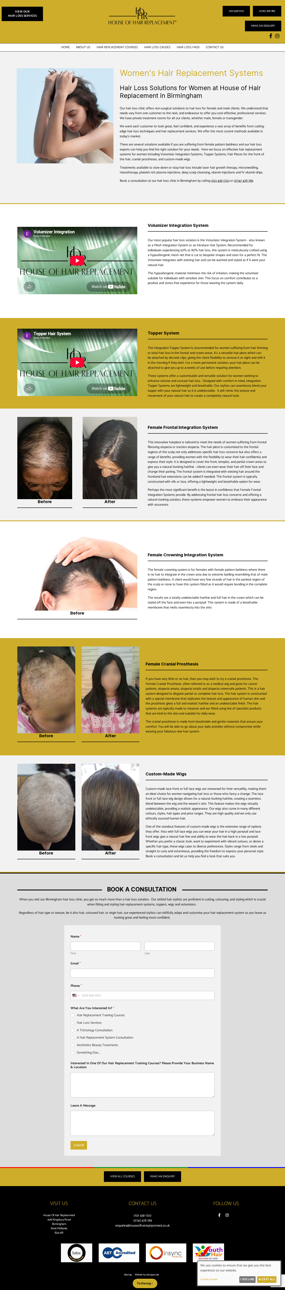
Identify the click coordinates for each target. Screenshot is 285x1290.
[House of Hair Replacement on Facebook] (270, 36)
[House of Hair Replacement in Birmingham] (142, 27)
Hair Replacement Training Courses (101, 1015)
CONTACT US (215, 47)
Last (147, 953)
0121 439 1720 (236, 11)
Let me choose (208, 1279)
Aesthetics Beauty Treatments (97, 1045)
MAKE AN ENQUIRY (263, 26)
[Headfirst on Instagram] (227, 1215)
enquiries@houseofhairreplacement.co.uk (142, 1225)
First (73, 953)
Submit (79, 1145)
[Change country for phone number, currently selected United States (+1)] (75, 995)
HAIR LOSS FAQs (188, 47)
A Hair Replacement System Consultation (105, 1038)
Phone (76, 986)
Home (65, 47)
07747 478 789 (267, 11)
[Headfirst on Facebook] (219, 1215)
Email (76, 964)
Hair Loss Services (89, 1023)
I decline (247, 1279)
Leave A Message (83, 1106)
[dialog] (239, 1273)
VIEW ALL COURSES (122, 1176)
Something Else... (88, 1053)
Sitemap (128, 1275)
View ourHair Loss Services (22, 13)
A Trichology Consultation (94, 1030)
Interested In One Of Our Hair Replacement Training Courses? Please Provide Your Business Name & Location (142, 1065)
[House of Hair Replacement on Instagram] (277, 36)
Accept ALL (266, 1279)
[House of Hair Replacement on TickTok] (282, 36)
